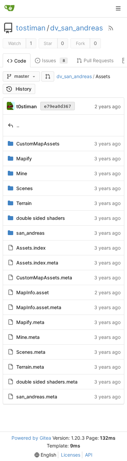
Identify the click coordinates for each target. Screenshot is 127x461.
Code (20, 61)
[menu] (45, 455)
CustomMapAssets (38, 143)
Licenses (70, 455)
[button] (47, 76)
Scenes (24, 188)
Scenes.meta (30, 352)
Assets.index (31, 248)
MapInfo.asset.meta (38, 307)
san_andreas (30, 233)
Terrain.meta (30, 367)
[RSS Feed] (111, 28)
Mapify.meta (30, 322)
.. (18, 125)
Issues (53, 60)
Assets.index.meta (37, 263)
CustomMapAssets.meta (44, 277)
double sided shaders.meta (47, 382)
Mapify (24, 158)
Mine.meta (28, 337)
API (88, 455)
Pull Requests (98, 60)
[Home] (9, 8)
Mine (21, 173)
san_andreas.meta (36, 396)
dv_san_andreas (76, 28)
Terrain (23, 203)
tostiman (30, 28)
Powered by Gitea (31, 438)
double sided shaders (40, 218)
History (23, 89)
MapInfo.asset (32, 292)
